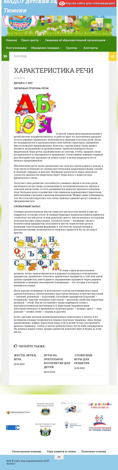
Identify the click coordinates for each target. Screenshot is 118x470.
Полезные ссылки (93, 451)
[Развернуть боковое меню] (5, 56)
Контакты (91, 47)
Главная (11, 40)
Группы (71, 47)
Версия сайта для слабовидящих (90, 3)
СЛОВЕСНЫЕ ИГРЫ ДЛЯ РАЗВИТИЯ (83, 359)
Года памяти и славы (61, 451)
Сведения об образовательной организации (75, 40)
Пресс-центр (30, 40)
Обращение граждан (45, 47)
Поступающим (16, 47)
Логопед (20, 56)
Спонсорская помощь (26, 451)
